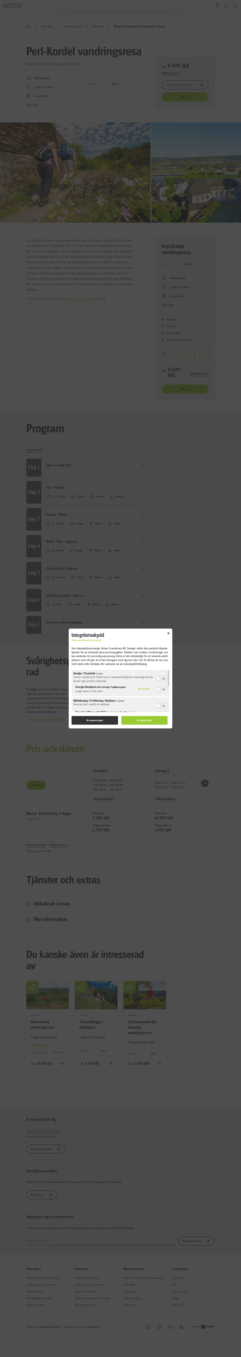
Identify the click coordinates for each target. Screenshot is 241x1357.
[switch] (161, 678)
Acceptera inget (95, 720)
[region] (120, 691)
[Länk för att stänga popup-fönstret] (168, 634)
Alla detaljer (144, 688)
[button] (158, 678)
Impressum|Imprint (81, 640)
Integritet (96, 640)
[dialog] (120, 679)
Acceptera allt (144, 720)
